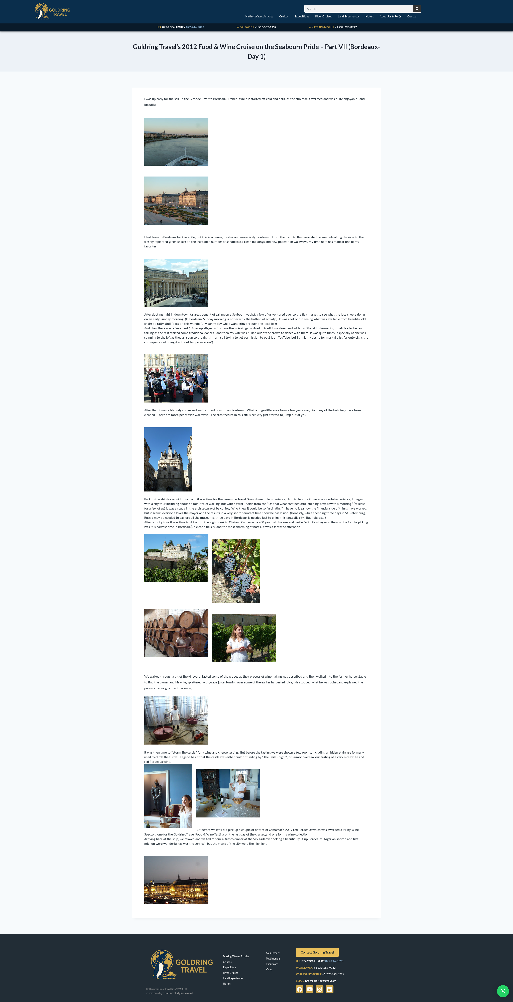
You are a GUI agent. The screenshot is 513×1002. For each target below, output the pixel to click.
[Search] (417, 8)
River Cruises (323, 16)
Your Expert (273, 953)
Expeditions (302, 16)
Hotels (370, 16)
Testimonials (273, 958)
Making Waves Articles (259, 16)
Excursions (272, 964)
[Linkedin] (329, 989)
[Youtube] (309, 989)
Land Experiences (349, 16)
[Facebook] (300, 989)
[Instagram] (319, 989)
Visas (269, 969)
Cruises (284, 16)
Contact (412, 16)
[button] (503, 991)
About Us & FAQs (390, 16)
